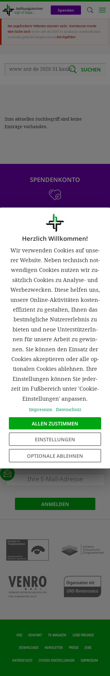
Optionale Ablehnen (55, 456)
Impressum (40, 409)
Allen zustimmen (55, 423)
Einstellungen (55, 439)
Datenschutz (68, 409)
